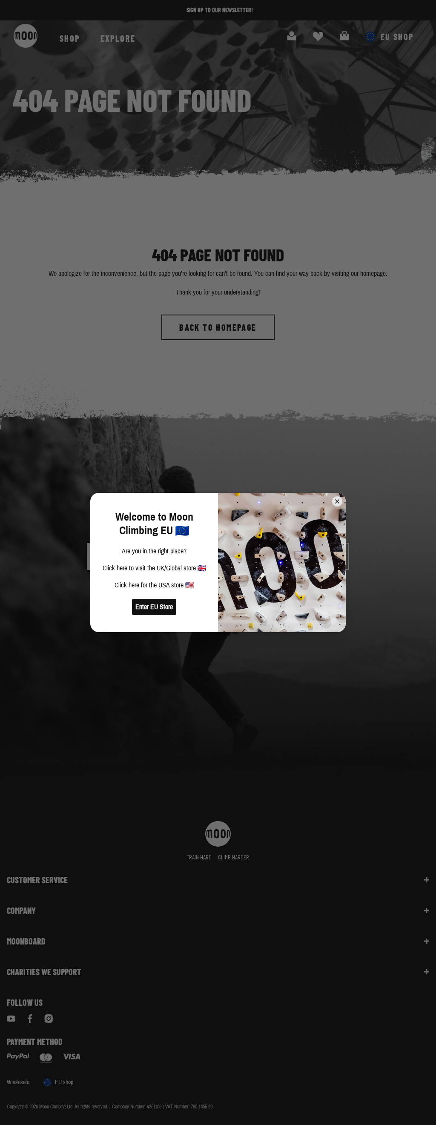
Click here (115, 568)
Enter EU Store (154, 606)
